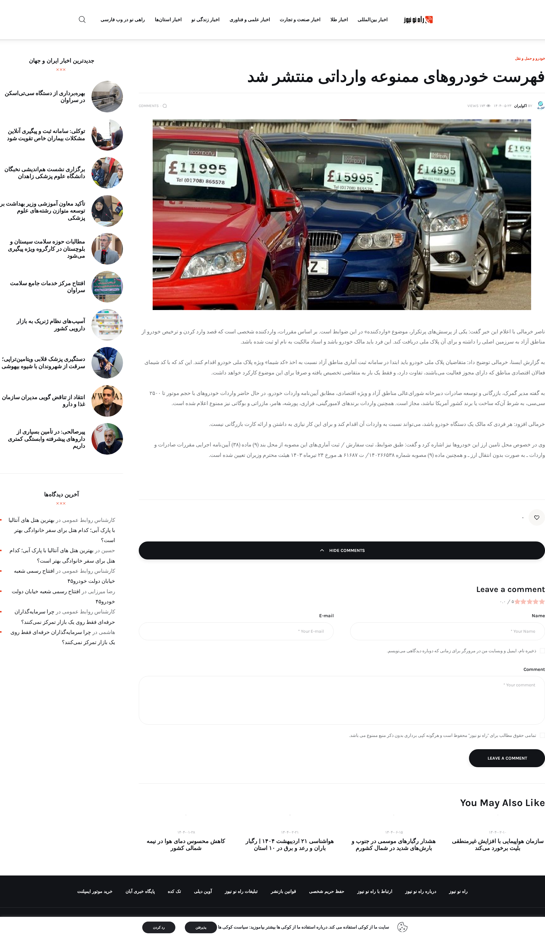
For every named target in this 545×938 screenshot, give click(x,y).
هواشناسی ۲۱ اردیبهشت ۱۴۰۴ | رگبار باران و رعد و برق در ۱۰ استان (290, 844)
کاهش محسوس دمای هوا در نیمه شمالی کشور (186, 844)
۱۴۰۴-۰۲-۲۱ (290, 832)
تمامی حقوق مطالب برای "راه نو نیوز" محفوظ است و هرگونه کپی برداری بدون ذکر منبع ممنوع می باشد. (442, 735)
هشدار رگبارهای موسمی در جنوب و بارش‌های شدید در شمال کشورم (394, 844)
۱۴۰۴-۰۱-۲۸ (186, 832)
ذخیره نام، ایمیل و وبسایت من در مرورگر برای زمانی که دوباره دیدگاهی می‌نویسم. (461, 651)
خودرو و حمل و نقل (530, 58)
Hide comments (346, 550)
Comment (534, 669)
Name (538, 615)
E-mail (326, 615)
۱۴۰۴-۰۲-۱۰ (498, 832)
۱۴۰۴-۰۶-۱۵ (394, 832)
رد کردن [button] (159, 927)
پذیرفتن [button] (201, 927)
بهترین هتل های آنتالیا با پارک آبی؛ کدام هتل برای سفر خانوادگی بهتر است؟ (62, 530)
